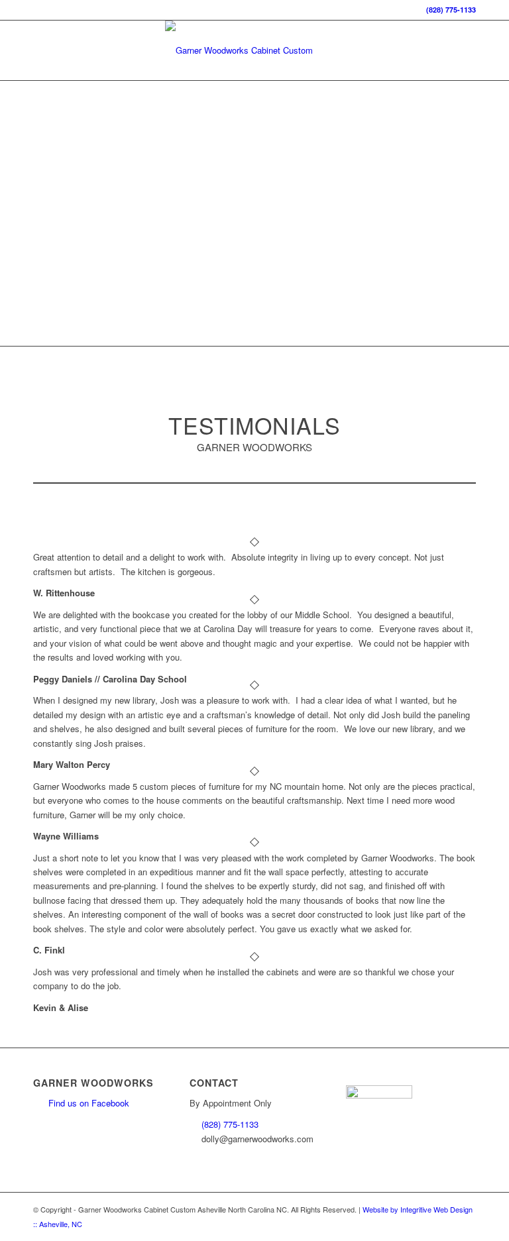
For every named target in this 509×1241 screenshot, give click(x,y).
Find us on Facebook (88, 1103)
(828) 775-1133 (451, 10)
